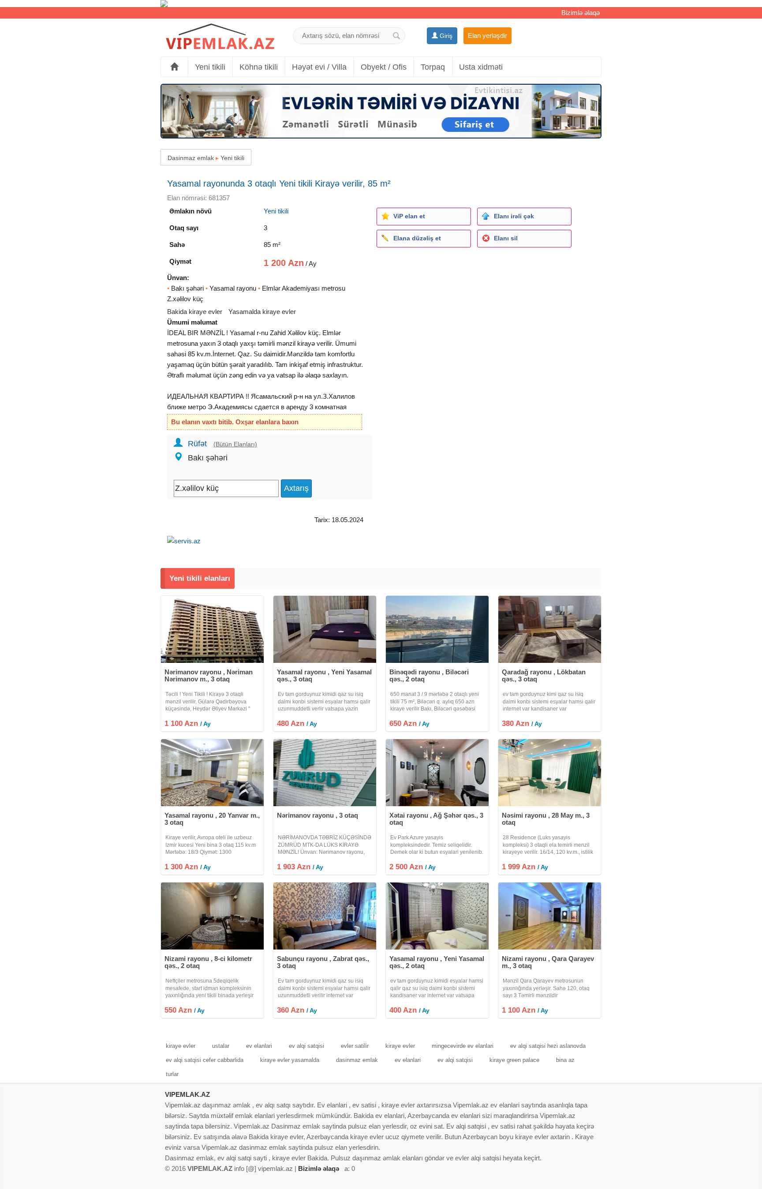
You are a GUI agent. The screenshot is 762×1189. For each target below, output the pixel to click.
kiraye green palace (514, 1060)
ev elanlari (259, 1046)
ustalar (220, 1046)
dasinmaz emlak (357, 1060)
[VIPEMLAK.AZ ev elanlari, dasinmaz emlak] (220, 37)
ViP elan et (409, 216)
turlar (172, 1074)
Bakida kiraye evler (194, 311)
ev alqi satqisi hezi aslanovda (548, 1046)
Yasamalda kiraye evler (262, 311)
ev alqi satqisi (306, 1046)
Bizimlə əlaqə (580, 12)
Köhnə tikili (258, 67)
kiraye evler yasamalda (289, 1060)
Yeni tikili (210, 67)
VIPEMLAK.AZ (187, 1094)
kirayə (306, 343)
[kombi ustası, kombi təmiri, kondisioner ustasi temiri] (381, 3)
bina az (565, 1060)
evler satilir (355, 1046)
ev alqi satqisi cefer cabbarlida (204, 1060)
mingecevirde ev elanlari (462, 1046)
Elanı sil (506, 238)
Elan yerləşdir (487, 35)
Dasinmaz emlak (191, 157)
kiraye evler (180, 1046)
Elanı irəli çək (514, 216)
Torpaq (433, 67)
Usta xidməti (481, 67)
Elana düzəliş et (417, 238)
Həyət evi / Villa (319, 67)
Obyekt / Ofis (384, 67)
